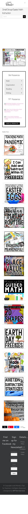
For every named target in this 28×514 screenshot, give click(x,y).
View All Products (12, 123)
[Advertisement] (14, 33)
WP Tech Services (19, 491)
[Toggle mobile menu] (25, 2)
